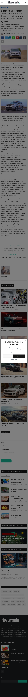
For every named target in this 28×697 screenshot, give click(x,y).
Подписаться (19, 356)
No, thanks (14, 359)
